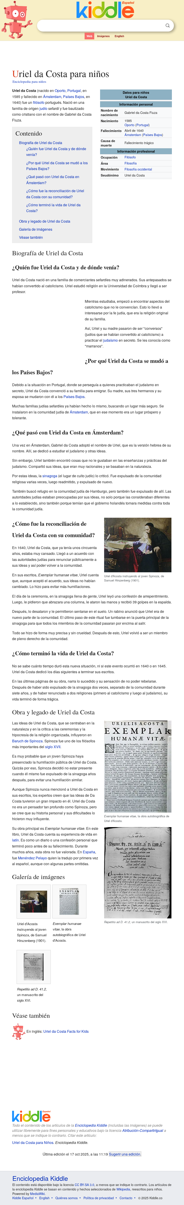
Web (89, 36)
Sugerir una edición (124, 1154)
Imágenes (103, 36)
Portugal (142, 124)
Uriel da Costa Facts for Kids (66, 1031)
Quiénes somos (66, 1198)
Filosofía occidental (138, 169)
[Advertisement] (92, 53)
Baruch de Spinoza (27, 740)
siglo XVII (52, 746)
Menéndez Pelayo (32, 857)
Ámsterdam (133, 134)
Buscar (167, 26)
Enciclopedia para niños (29, 81)
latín (15, 840)
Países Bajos (152, 134)
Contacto (126, 1198)
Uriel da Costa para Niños (32, 1142)
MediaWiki (37, 1193)
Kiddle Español (22, 1198)
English (119, 36)
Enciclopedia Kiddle (91, 1125)
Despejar (158, 26)
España (89, 851)
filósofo (38, 102)
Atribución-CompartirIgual (142, 1130)
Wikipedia (123, 1189)
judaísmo (110, 340)
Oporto (129, 124)
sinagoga (49, 475)
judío (43, 108)
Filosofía (131, 163)
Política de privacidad (98, 1198)
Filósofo (130, 157)
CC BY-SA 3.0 (84, 1184)
